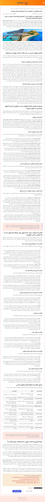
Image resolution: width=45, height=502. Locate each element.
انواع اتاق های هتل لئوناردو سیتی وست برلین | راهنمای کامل (26, 477)
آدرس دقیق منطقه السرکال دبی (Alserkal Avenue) (27, 482)
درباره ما (19, 499)
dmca (26, 499)
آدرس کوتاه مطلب (17, 491)
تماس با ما (22, 499)
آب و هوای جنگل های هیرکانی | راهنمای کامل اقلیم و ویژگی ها (25, 481)
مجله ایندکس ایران (38, 8)
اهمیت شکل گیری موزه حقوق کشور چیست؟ (29, 479)
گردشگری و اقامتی (32, 8)
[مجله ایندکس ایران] (22, 3)
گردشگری (31, 488)
